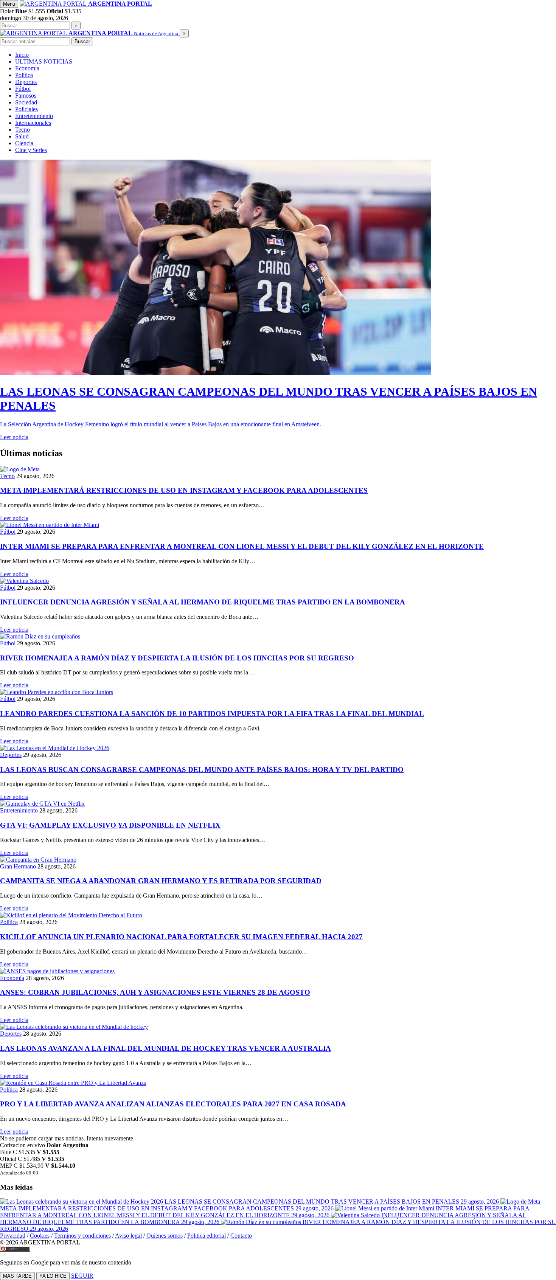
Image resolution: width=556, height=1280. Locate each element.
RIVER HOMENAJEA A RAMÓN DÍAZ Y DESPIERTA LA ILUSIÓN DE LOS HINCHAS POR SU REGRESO (177, 658)
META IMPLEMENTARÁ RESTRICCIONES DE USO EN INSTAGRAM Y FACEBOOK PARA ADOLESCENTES (184, 490)
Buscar (82, 41)
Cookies (40, 1235)
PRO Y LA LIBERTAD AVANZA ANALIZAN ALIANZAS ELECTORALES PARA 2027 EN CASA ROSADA (173, 1104)
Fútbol (23, 88)
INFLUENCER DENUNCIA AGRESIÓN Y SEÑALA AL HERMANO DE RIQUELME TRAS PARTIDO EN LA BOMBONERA (202, 602)
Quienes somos (164, 1235)
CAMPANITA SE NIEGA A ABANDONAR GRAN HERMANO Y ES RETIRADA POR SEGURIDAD (160, 881)
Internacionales (33, 123)
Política (24, 75)
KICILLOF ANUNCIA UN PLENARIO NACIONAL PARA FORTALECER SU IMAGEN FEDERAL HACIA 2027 (181, 937)
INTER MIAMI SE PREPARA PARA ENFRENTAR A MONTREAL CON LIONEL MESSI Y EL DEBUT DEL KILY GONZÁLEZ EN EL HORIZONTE (242, 546)
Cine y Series (31, 150)
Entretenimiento (34, 116)
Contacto (241, 1235)
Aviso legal (128, 1235)
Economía (27, 68)
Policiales (26, 109)
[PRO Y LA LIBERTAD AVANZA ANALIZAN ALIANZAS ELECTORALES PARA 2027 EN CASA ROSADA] (278, 1083)
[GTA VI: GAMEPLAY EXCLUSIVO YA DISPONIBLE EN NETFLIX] (278, 803)
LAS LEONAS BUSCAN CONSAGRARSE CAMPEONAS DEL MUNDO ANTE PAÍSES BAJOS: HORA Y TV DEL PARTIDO (202, 770)
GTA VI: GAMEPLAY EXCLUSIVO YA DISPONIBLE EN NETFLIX (110, 825)
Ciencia (24, 143)
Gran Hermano (18, 866)
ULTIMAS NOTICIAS (43, 61)
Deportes (26, 82)
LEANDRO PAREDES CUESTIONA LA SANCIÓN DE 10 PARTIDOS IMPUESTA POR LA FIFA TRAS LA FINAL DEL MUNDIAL (212, 714)
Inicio (22, 54)
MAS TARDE (17, 1276)
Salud (22, 136)
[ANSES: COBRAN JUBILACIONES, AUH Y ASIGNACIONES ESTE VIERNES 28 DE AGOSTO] (278, 971)
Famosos (25, 95)
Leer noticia (14, 518)
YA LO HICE (53, 1276)
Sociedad (26, 102)
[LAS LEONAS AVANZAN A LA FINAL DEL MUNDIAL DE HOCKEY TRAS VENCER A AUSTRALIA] (278, 1027)
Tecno (22, 129)
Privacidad (12, 1235)
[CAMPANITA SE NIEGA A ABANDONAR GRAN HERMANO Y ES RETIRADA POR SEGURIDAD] (278, 859)
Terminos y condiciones (82, 1235)
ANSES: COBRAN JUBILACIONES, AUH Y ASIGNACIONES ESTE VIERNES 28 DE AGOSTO (155, 992)
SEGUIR (82, 1275)
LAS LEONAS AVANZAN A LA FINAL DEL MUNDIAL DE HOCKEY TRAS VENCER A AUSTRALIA (165, 1048)
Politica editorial (206, 1235)
